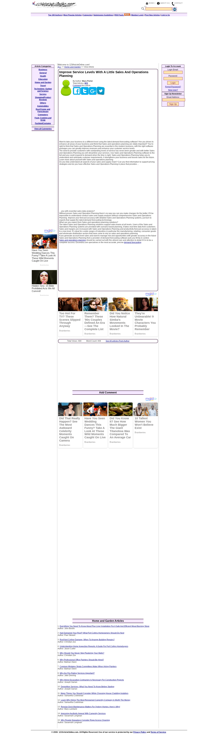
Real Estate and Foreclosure (43, 110)
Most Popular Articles (73, 15)
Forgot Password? (173, 87)
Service (42, 94)
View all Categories (43, 129)
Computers (43, 115)
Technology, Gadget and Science (43, 90)
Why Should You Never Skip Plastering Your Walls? (82, 653)
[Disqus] (108, 492)
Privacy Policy (139, 732)
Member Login (137, 15)
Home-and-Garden (72, 67)
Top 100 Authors (55, 15)
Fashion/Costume (43, 123)
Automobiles (43, 106)
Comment (77, 85)
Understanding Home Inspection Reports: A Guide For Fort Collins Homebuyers (94, 646)
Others (43, 103)
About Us (164, 3)
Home (151, 3)
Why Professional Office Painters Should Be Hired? (82, 660)
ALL (59, 67)
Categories (87, 15)
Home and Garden (43, 82)
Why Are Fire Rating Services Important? (77, 673)
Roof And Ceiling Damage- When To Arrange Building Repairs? (87, 640)
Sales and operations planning (72, 240)
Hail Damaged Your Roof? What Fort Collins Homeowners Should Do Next (92, 633)
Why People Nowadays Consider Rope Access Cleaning (85, 720)
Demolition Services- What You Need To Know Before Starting (87, 687)
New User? (173, 90)
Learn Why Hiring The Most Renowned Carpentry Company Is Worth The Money (95, 700)
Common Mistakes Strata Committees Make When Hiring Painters (88, 666)
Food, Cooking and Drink (43, 119)
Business (43, 70)
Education (43, 79)
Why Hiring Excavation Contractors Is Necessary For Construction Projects (92, 680)
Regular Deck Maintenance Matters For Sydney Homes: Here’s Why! (90, 707)
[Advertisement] (109, 39)
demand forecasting (132, 242)
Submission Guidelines (103, 15)
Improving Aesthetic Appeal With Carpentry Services (83, 713)
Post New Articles (152, 15)
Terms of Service (158, 732)
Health (43, 76)
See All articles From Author (117, 341)
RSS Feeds (119, 15)
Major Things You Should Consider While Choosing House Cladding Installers (94, 693)
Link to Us (165, 15)
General (43, 73)
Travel (43, 86)
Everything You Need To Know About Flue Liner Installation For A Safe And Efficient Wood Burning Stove (104, 626)
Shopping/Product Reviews (43, 98)
